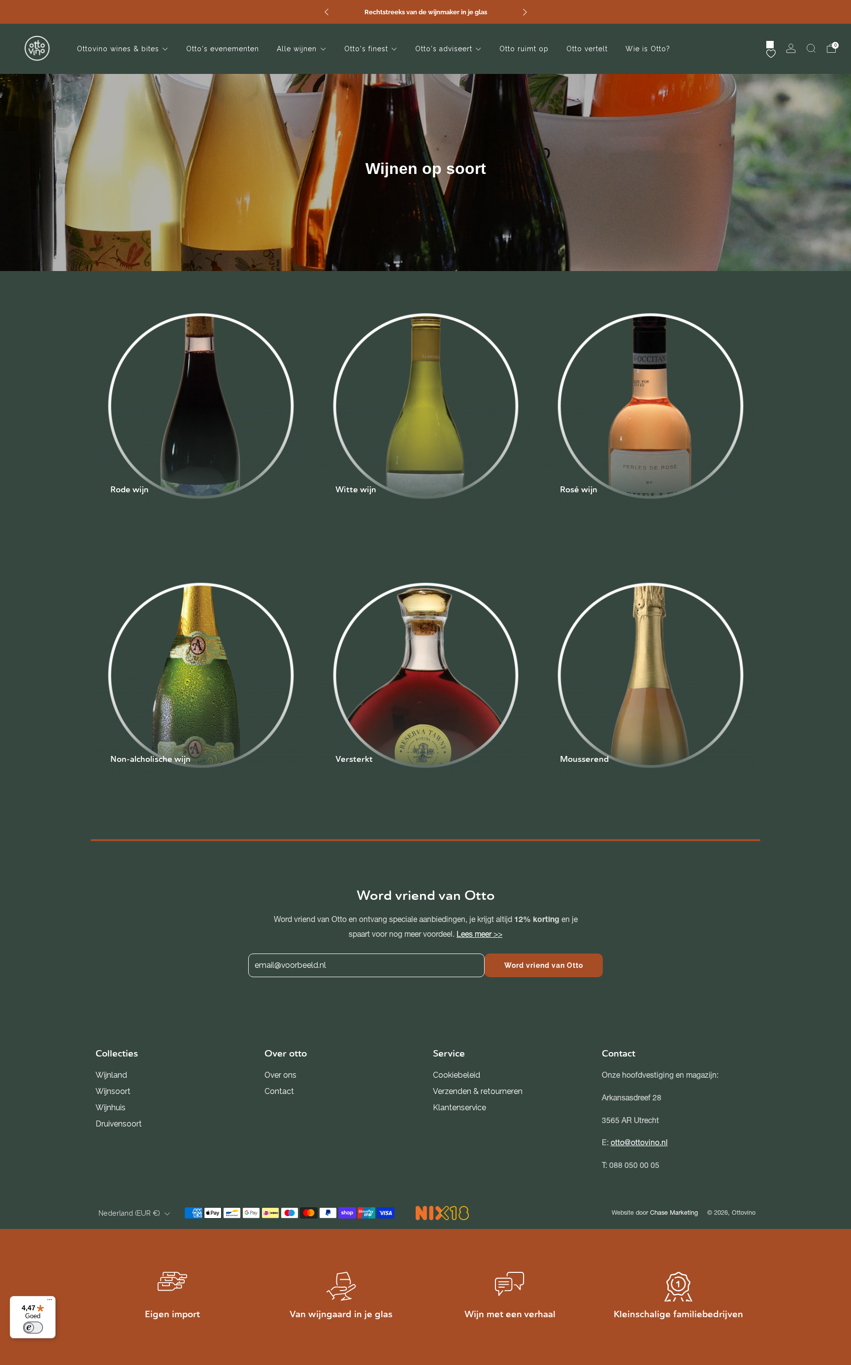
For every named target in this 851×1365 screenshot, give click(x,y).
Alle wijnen (297, 49)
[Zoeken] (811, 48)
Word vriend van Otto (543, 965)
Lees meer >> (479, 934)
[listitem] (426, 12)
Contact (279, 1091)
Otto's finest (366, 49)
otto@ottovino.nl (639, 1142)
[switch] (33, 1327)
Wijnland (111, 1075)
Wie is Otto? (647, 49)
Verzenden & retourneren (478, 1091)
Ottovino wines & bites (118, 49)
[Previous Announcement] (326, 12)
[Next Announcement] (525, 12)
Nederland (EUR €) (129, 1213)
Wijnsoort (113, 1091)
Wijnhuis (111, 1107)
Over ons (280, 1075)
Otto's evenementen (222, 49)
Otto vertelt (587, 49)
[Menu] (50, 1302)
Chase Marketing (674, 1212)
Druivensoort (119, 1123)
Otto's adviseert (443, 49)
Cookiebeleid (456, 1075)
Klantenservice (459, 1107)
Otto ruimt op (524, 49)
